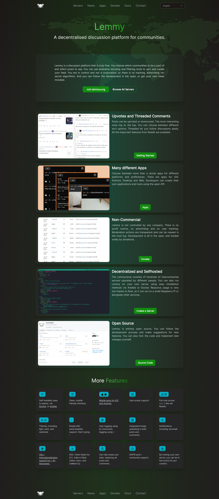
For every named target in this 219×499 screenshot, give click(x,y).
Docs (128, 5)
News (91, 5)
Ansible (53, 406)
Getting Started (145, 155)
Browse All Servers (123, 89)
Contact (141, 5)
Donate (115, 5)
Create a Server (145, 310)
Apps (102, 5)
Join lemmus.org (96, 89)
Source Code (145, 362)
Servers (78, 5)
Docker (42, 406)
